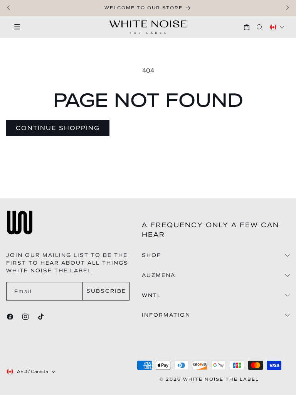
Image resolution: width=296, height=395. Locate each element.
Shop (151, 255)
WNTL (151, 295)
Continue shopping (58, 127)
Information (166, 315)
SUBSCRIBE (106, 291)
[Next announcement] (287, 7)
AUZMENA (158, 275)
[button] (13, 27)
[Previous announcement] (8, 7)
